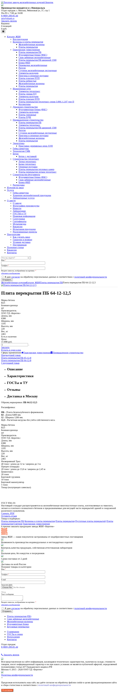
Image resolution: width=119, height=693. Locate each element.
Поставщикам (20, 245)
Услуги (10, 190)
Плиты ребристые (27, 81)
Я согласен (7, 690)
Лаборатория (19, 211)
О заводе (11, 200)
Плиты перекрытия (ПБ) (19, 616)
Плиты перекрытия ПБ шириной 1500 (37, 60)
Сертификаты (19, 221)
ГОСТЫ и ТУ (19, 213)
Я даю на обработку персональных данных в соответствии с (56, 277)
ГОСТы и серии (15, 634)
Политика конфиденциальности (17, 675)
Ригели (22, 68)
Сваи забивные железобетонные (35, 57)
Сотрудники (19, 219)
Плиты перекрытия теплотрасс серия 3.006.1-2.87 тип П (46, 101)
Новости (17, 208)
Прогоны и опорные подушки (33, 75)
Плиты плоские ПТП (29, 78)
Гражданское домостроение (26, 49)
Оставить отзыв (9, 516)
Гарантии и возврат (22, 239)
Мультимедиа (19, 224)
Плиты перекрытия (28, 47)
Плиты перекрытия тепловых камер (36, 169)
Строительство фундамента (26, 174)
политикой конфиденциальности (90, 277)
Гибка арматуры (21, 148)
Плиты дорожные (27, 114)
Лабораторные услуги (24, 198)
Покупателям (13, 234)
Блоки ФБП (24, 62)
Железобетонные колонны (32, 44)
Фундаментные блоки (18, 624)
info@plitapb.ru (7, 18)
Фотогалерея (13, 637)
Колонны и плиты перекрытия (28, 42)
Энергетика (18, 143)
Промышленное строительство (28, 120)
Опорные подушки (28, 167)
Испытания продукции (24, 229)
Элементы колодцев (28, 73)
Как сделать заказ (21, 237)
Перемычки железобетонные (33, 65)
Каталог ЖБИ (14, 36)
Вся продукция (20, 39)
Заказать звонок (9, 21)
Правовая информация (24, 216)
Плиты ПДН (25, 117)
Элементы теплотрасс (29, 91)
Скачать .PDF (8, 513)
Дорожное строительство (25, 107)
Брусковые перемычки (18, 626)
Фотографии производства (26, 206)
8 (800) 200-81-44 (9, 15)
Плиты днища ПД (27, 94)
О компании (13, 631)
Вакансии (17, 226)
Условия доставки (21, 242)
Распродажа (19, 185)
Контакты (12, 252)
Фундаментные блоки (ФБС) (33, 55)
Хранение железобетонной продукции (32, 195)
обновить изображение (10, 273)
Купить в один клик (11, 350)
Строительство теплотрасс (26, 159)
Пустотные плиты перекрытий (90, 521)
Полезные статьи (15, 247)
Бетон (16, 154)
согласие (15, 277)
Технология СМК (21, 151)
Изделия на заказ (15, 187)
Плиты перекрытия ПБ (30, 52)
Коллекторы (25, 104)
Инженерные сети (22, 88)
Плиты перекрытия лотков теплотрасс (37, 172)
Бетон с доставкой (28, 156)
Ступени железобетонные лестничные (38, 70)
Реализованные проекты (25, 232)
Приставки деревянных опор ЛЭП (36, 146)
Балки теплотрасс (27, 164)
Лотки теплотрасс (27, 161)
